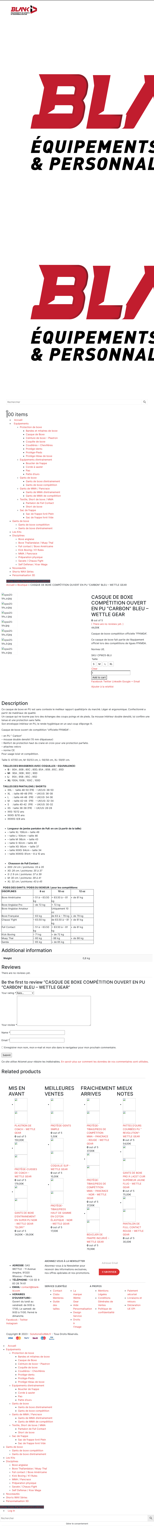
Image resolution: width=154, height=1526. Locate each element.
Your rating (9, 992)
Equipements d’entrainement (36, 459)
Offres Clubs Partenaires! (28, 581)
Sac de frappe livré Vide (39, 517)
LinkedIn (117, 681)
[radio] (93, 664)
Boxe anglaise (26, 539)
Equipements (21, 423)
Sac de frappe (28, 510)
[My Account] (77, 408)
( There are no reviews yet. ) (107, 623)
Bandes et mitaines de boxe (41, 430)
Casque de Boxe (35, 434)
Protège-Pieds (34, 452)
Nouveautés (19, 567)
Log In (11, 1510)
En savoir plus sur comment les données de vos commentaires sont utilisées (104, 1061)
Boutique (22, 584)
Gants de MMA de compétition (43, 495)
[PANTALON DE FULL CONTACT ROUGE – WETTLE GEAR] (134, 1209)
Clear (94, 668)
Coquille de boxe (35, 441)
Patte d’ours (32, 474)
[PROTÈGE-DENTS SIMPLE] (62, 1111)
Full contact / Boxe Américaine (35, 546)
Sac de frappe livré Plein (40, 513)
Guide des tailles (56, 1305)
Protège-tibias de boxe (39, 455)
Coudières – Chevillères (39, 445)
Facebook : (12, 1319)
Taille (95, 659)
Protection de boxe (31, 427)
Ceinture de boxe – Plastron (42, 437)
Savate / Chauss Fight (30, 560)
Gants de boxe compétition (41, 484)
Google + (127, 681)
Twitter (107, 681)
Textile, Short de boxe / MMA (36, 499)
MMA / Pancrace (27, 553)
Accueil (18, 419)
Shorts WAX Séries (23, 571)
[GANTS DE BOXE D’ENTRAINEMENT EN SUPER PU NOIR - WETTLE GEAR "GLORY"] (26, 1198)
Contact (57, 1290)
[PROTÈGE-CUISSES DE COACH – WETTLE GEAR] (26, 1154)
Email (137, 681)
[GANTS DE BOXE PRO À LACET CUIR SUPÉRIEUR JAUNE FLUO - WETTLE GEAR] (134, 1158)
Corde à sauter (34, 466)
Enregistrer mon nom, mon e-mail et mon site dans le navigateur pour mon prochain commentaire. (60, 1047)
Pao (28, 470)
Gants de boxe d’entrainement (43, 481)
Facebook (97, 681)
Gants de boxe (28, 477)
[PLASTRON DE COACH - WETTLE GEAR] (26, 1111)
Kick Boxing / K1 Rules (31, 549)
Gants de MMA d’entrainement (43, 492)
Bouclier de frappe (36, 463)
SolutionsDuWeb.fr (40, 1333)
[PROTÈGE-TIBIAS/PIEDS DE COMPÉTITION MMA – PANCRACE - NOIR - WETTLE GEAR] (98, 1165)
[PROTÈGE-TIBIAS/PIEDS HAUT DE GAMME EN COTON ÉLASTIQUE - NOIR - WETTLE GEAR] (62, 1191)
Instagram (12, 1323)
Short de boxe (34, 506)
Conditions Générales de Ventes (105, 1301)
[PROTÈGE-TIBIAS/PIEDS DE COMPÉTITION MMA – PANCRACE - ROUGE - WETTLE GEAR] (98, 1111)
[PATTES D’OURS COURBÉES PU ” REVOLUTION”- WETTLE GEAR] (134, 1111)
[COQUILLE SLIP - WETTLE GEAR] (62, 1151)
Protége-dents (34, 448)
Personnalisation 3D (23, 575)
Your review (9, 1024)
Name (6, 1032)
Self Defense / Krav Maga (32, 564)
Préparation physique (30, 557)
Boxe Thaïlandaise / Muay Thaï (35, 542)
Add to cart (99, 677)
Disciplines (18, 535)
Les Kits (16, 531)
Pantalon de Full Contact (40, 502)
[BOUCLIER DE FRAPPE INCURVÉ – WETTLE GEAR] (98, 1220)
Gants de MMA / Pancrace (35, 488)
